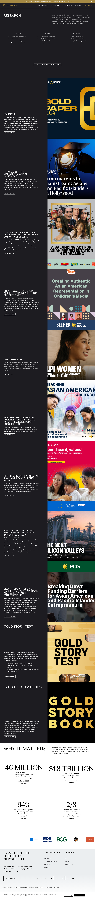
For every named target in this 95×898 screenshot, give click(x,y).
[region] (47, 895)
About (67, 858)
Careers (47, 864)
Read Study (9, 193)
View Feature (10, 555)
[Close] (93, 893)
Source (24, 784)
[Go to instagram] (46, 878)
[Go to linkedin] (62, 878)
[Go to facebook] (57, 878)
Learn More (9, 314)
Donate (46, 867)
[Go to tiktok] (68, 878)
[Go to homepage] (10, 5)
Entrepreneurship (67, 5)
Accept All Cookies (79, 895)
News (67, 861)
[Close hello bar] (91, 1)
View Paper (9, 133)
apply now (69, 1)
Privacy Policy (49, 887)
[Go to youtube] (73, 878)
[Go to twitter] (51, 878)
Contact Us (69, 864)
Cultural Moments (43, 5)
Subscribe (88, 5)
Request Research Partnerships (47, 65)
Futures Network (50, 861)
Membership (78, 5)
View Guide (9, 374)
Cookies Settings (68, 895)
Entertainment (55, 5)
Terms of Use (57, 887)
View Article (10, 616)
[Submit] (37, 878)
